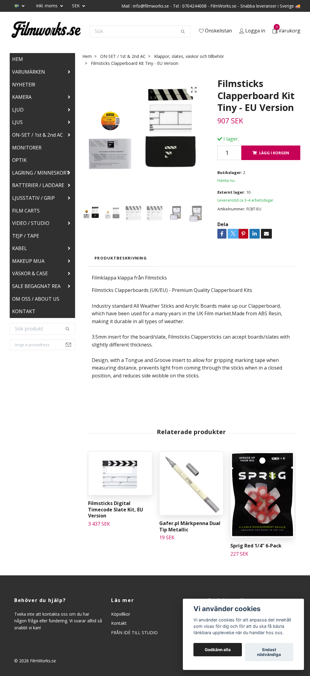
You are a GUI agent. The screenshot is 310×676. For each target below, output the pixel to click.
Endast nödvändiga (269, 652)
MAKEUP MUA (28, 261)
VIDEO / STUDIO (30, 223)
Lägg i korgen (274, 153)
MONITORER (26, 147)
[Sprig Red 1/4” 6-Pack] (262, 494)
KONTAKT (23, 311)
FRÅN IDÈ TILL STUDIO (134, 632)
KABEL (19, 248)
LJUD (18, 109)
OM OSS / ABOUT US (35, 299)
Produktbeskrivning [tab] (120, 258)
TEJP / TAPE (25, 236)
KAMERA (21, 97)
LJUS (17, 122)
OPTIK (19, 160)
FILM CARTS (26, 210)
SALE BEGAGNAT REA (36, 286)
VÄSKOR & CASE (30, 273)
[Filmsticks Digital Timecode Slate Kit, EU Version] (120, 473)
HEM (17, 59)
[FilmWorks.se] (46, 31)
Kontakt (119, 623)
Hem (87, 56)
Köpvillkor (120, 614)
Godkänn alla (218, 649)
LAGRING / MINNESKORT (41, 172)
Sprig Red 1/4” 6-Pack (256, 545)
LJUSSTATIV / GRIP (33, 198)
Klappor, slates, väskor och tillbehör (189, 56)
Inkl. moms (47, 5)
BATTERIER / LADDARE (38, 185)
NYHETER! (23, 84)
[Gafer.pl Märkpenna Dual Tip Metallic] (191, 483)
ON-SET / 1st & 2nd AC (37, 135)
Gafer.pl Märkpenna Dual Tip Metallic (189, 526)
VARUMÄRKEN (28, 72)
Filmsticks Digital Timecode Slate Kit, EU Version (115, 509)
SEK (76, 5)
